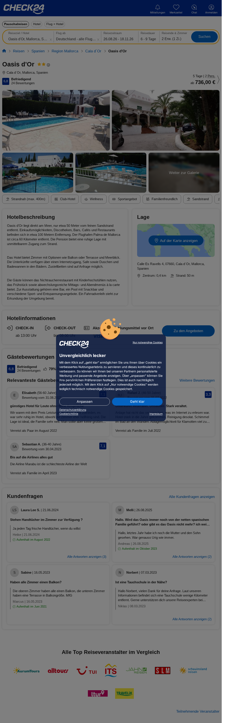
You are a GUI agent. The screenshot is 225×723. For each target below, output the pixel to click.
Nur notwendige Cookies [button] (148, 342)
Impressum (156, 413)
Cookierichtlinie (68, 413)
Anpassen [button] (85, 401)
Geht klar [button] (137, 401)
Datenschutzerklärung (72, 409)
